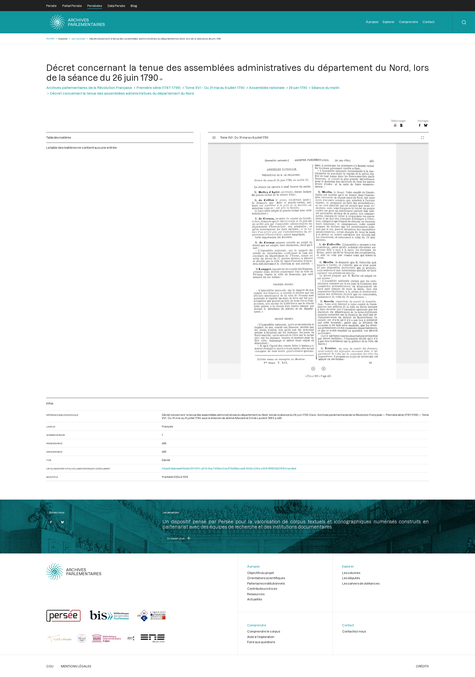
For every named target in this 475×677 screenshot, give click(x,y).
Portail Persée (72, 5)
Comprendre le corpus (263, 631)
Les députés (351, 578)
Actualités (254, 599)
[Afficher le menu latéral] (214, 137)
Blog (134, 5)
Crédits (422, 666)
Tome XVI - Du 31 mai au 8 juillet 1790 (215, 87)
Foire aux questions (261, 642)
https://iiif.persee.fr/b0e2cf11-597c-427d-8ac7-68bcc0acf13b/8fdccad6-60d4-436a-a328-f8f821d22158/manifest (229, 468)
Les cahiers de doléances (361, 583)
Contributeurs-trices (262, 588)
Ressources (255, 594)
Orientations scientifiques (266, 578)
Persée (51, 5)
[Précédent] (313, 368)
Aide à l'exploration (260, 636)
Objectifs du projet (260, 572)
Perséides (94, 5)
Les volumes (78, 38)
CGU (49, 666)
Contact (428, 21)
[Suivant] (323, 368)
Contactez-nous (354, 631)
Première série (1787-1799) (158, 87)
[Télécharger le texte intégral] (401, 125)
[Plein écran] (422, 137)
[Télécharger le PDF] (395, 125)
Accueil (50, 38)
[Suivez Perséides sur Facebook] (50, 522)
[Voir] (161, 77)
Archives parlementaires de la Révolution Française (89, 87)
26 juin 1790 (298, 87)
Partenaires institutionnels (266, 583)
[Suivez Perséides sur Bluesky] (62, 522)
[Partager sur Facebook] (419, 125)
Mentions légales (76, 666)
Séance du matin (325, 87)
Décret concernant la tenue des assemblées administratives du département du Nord (122, 93)
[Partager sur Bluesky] (425, 125)
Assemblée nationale (267, 87)
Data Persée (116, 5)
